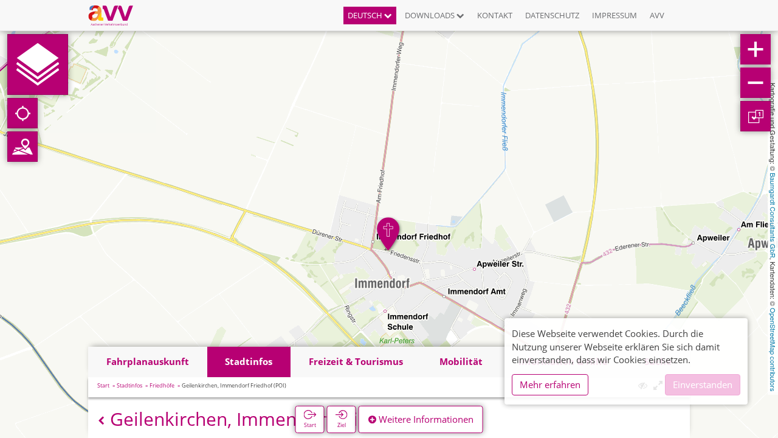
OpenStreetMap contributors (773, 350)
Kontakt (494, 15)
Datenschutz (552, 15)
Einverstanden (702, 384)
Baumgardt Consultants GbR (773, 215)
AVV (657, 15)
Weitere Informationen (424, 419)
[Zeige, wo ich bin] (22, 113)
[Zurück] (101, 421)
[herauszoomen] (755, 83)
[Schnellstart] (37, 64)
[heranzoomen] (755, 49)
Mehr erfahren (550, 384)
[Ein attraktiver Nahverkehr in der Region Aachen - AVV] (115, 15)
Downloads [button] (430, 15)
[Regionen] (22, 146)
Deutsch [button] (366, 15)
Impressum (614, 15)
